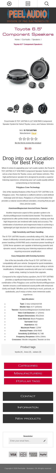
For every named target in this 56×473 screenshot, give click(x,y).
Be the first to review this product (28, 143)
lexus (26, 352)
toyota (17, 352)
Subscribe (44, 441)
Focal (34, 133)
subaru (36, 352)
